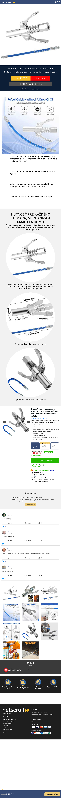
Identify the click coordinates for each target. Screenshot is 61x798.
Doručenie (5, 732)
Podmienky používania (8, 721)
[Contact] (55, 2)
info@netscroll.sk (18, 669)
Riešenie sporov (7, 731)
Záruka (4, 727)
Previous (4, 423)
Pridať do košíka (46, 461)
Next (28, 423)
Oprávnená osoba (7, 729)
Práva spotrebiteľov (8, 723)
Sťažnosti (5, 725)
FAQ (32, 721)
